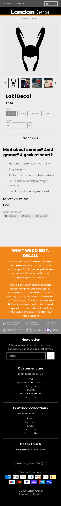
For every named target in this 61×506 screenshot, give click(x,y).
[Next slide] (55, 83)
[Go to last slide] (5, 83)
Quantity (10, 120)
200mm (34, 113)
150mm (22, 113)
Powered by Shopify (30, 494)
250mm (46, 113)
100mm (11, 113)
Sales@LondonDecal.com (30, 449)
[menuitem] (13, 83)
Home (24, 18)
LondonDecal (35, 490)
